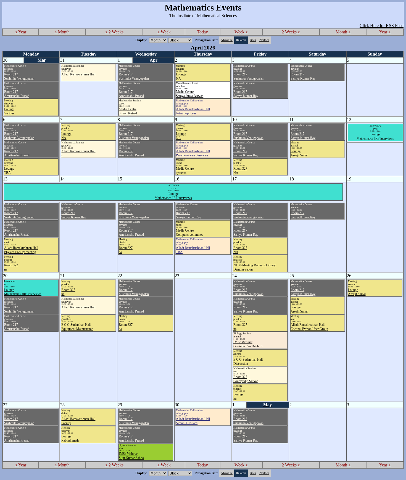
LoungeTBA (9, 171)
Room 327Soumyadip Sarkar (245, 379)
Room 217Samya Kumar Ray (245, 94)
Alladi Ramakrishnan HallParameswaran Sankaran (193, 153)
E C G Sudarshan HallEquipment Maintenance (77, 327)
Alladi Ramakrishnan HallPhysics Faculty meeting (21, 250)
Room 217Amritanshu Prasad (16, 94)
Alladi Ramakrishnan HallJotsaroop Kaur (193, 111)
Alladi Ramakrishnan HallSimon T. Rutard (193, 421)
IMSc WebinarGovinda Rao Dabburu (248, 344)
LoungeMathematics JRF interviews (375, 136)
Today (202, 32)
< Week (164, 32)
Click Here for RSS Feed (382, 25)
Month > (343, 32)
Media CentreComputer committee (189, 233)
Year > (385, 32)
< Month (62, 32)
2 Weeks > (291, 32)
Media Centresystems (185, 171)
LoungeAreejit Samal (299, 153)
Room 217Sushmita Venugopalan (19, 76)
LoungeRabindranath (70, 438)
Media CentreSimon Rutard (128, 111)
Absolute (227, 40)
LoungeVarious (9, 111)
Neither (264, 40)
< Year (20, 32)
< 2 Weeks (114, 32)
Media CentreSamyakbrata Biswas (189, 94)
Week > (241, 32)
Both (253, 40)
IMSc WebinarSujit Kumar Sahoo (131, 456)
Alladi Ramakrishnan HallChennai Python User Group (309, 327)
